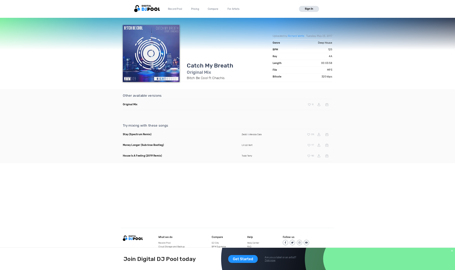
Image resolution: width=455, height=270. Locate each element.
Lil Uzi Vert (247, 145)
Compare (213, 9)
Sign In (309, 8)
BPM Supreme (219, 246)
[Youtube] (306, 242)
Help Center (253, 243)
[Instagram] (299, 242)
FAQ (249, 246)
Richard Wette (296, 36)
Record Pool (175, 9)
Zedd (244, 134)
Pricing (195, 9)
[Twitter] (292, 242)
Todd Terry (247, 156)
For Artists (233, 9)
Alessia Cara (255, 134)
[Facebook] (285, 242)
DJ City (215, 243)
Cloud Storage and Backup (171, 246)
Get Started (243, 259)
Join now (270, 260)
